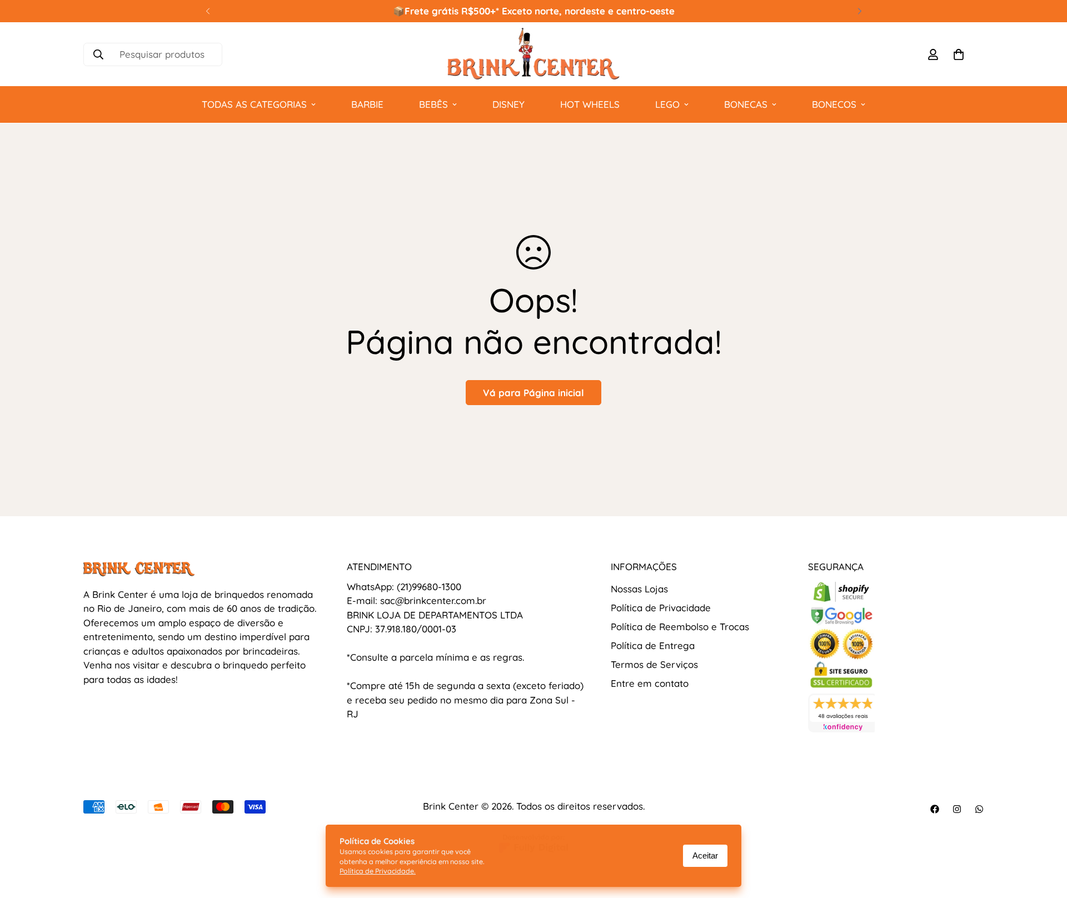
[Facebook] (934, 809)
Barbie (367, 104)
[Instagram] (957, 809)
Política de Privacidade (661, 607)
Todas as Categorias (254, 104)
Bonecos (834, 104)
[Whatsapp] (979, 809)
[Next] (859, 11)
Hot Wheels (590, 104)
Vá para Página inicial (533, 392)
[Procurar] (98, 54)
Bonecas (745, 104)
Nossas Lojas (639, 589)
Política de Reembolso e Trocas (680, 626)
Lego (667, 104)
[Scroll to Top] (1045, 837)
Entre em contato (650, 683)
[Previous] (207, 11)
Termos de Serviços (654, 664)
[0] (958, 54)
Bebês (433, 104)
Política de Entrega (653, 645)
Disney (508, 104)
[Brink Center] (533, 54)
